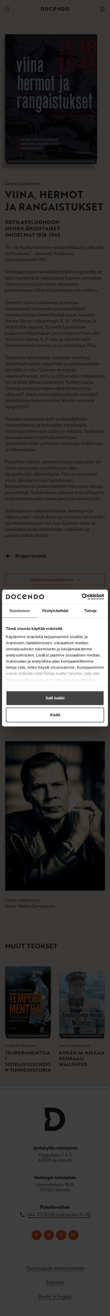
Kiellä (55, 715)
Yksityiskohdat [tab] (55, 610)
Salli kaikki (55, 698)
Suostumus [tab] (19, 610)
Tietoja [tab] (90, 610)
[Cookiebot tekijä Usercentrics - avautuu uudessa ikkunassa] (81, 596)
